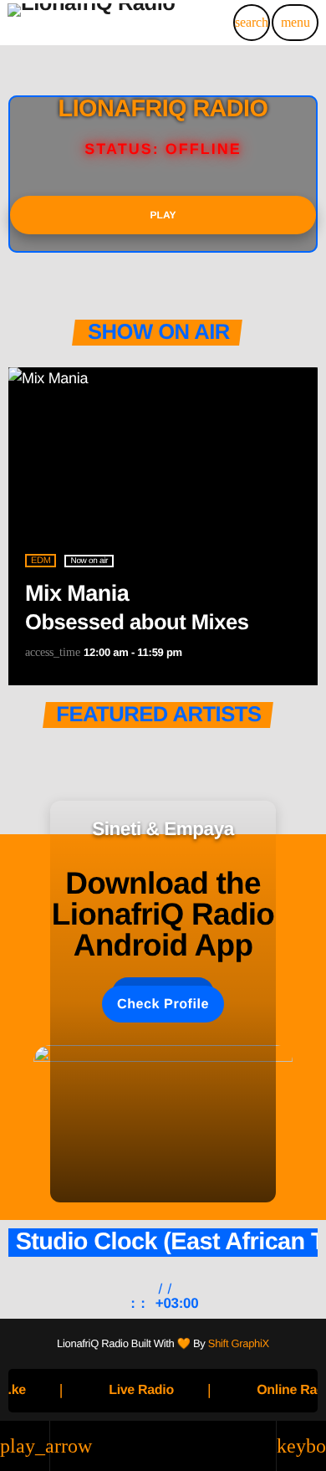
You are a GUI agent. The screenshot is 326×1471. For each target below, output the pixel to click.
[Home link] (92, 22)
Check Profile (163, 1004)
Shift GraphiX (238, 1343)
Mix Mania (77, 593)
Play (163, 215)
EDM (40, 561)
